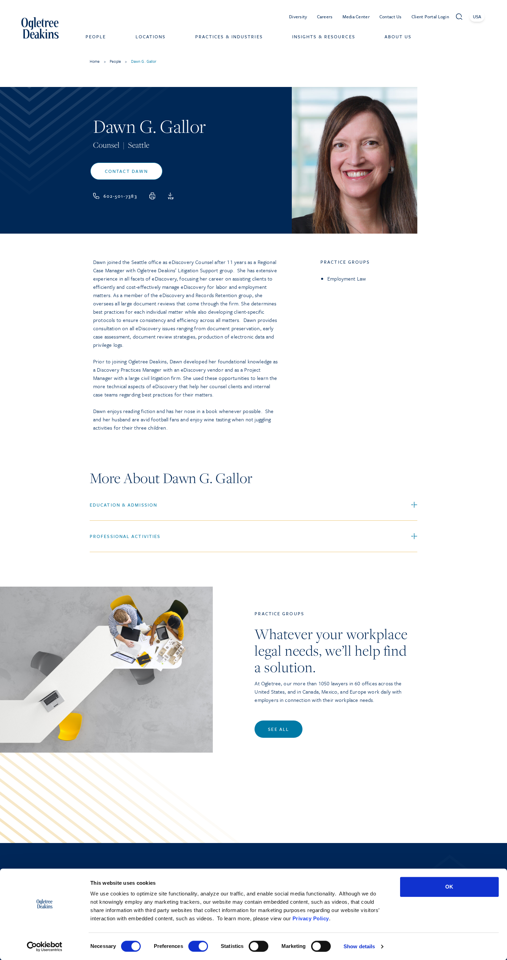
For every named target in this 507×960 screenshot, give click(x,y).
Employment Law (346, 278)
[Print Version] (152, 196)
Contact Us (390, 16)
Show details (359, 946)
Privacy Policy (310, 918)
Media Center (356, 16)
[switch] (198, 946)
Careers (325, 16)
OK (449, 887)
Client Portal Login (430, 16)
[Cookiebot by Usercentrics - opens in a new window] (44, 946)
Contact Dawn (126, 171)
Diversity (298, 16)
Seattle (138, 145)
